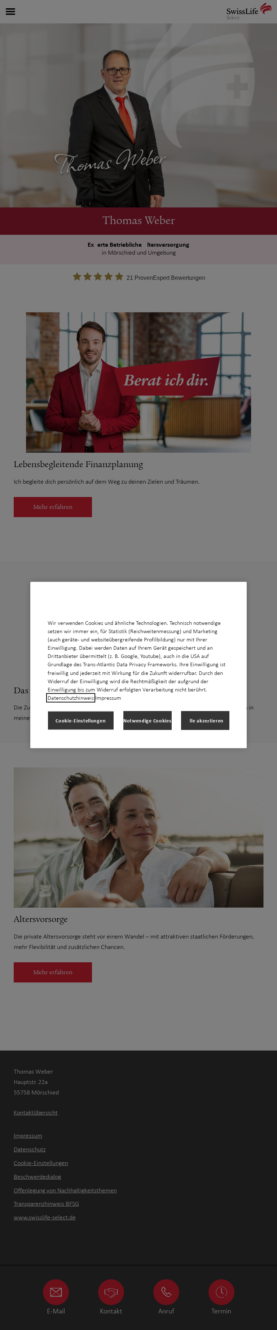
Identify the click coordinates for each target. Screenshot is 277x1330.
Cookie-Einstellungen (81, 720)
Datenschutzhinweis (71, 698)
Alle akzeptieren (205, 720)
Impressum (108, 698)
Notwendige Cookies (147, 720)
